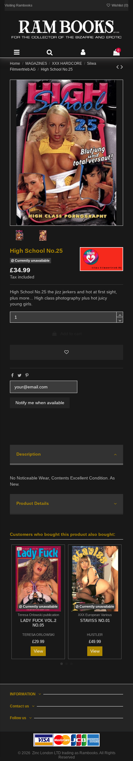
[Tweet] (20, 375)
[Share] (12, 375)
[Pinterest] (26, 375)
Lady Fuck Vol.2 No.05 (38, 623)
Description (28, 454)
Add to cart (71, 333)
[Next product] (122, 66)
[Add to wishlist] (66, 352)
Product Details (32, 503)
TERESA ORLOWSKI (38, 634)
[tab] (66, 455)
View (38, 651)
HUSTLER (95, 634)
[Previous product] (118, 66)
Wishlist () (119, 5)
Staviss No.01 (95, 620)
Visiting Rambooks (18, 5)
